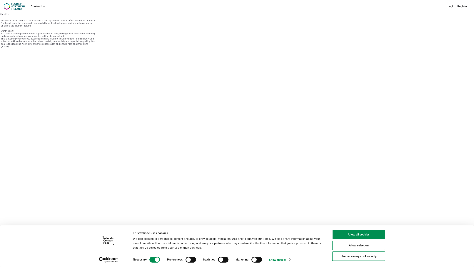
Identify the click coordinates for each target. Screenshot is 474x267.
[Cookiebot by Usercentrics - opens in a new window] (108, 260)
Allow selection (359, 245)
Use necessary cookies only (359, 256)
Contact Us (38, 6)
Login (451, 6)
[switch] (191, 260)
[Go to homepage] (14, 6)
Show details (277, 259)
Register (462, 6)
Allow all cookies (359, 234)
